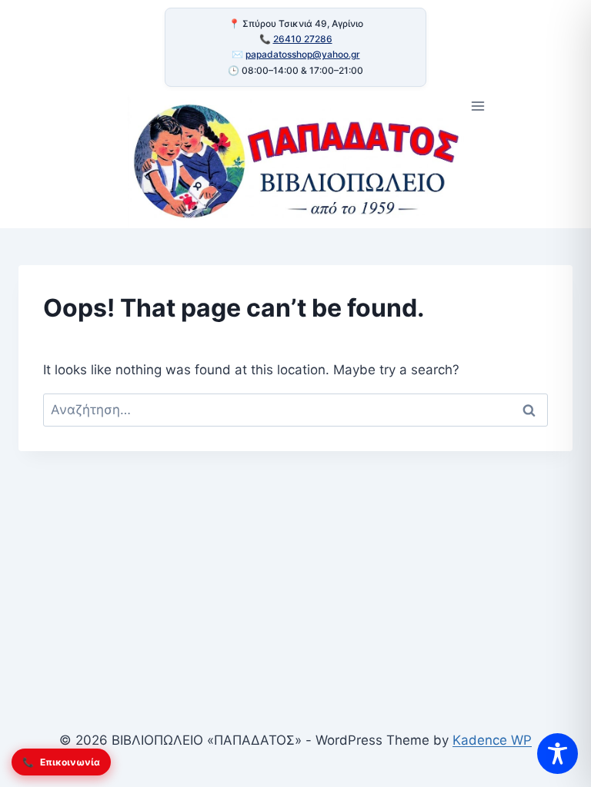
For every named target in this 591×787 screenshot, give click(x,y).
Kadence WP (492, 740)
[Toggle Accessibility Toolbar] (557, 753)
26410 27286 (302, 39)
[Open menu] (478, 106)
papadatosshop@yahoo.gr (302, 54)
